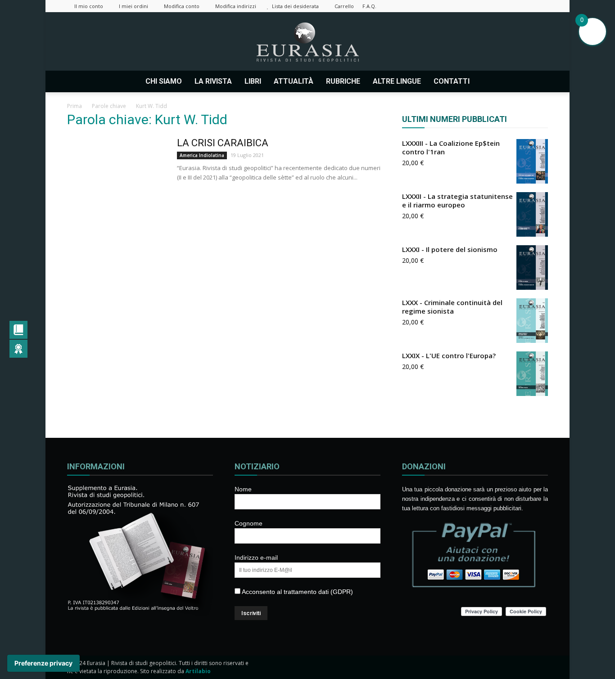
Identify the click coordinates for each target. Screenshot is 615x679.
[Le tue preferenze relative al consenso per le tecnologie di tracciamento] (43, 663)
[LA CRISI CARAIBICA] (116, 170)
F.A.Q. (369, 6)
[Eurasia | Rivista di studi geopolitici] (307, 42)
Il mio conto (88, 6)
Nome (243, 489)
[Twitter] (511, 6)
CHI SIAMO (163, 81)
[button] (537, 81)
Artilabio (198, 671)
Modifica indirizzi (235, 6)
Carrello (344, 6)
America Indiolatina (202, 155)
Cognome (248, 523)
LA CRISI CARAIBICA (222, 142)
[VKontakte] (526, 6)
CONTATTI (452, 81)
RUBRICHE (343, 81)
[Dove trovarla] (487, 81)
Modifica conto (181, 6)
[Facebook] (467, 6)
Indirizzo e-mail (256, 557)
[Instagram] (481, 6)
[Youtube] (541, 6)
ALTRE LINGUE (397, 81)
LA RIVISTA (213, 81)
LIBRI (252, 81)
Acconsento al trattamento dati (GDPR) (296, 591)
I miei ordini (133, 6)
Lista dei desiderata (295, 6)
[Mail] (496, 6)
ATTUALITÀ (293, 81)
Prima (74, 106)
